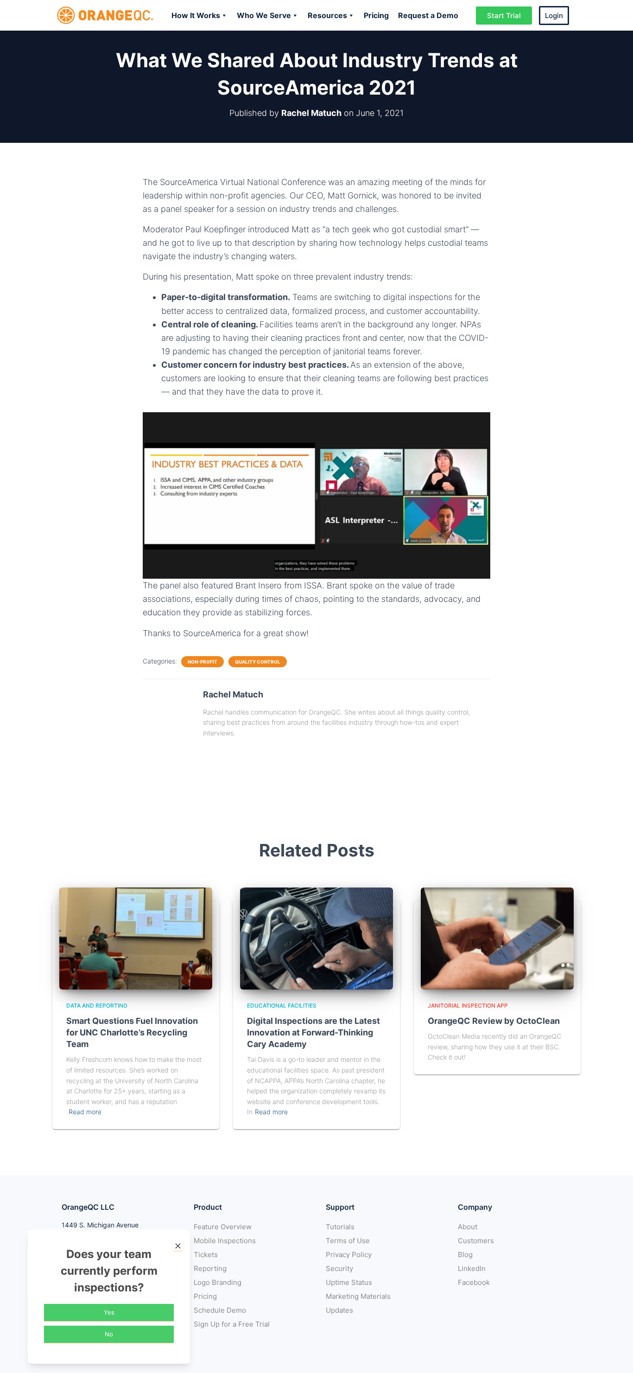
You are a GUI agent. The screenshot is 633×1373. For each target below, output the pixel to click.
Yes (109, 1312)
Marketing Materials (358, 1296)
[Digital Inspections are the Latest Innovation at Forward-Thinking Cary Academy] (316, 938)
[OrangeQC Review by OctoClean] (497, 938)
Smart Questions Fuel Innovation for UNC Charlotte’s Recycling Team (132, 1032)
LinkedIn (472, 1268)
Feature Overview (223, 1226)
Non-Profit (202, 661)
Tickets (206, 1254)
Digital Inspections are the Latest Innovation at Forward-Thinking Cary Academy (313, 1032)
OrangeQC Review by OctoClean (494, 1021)
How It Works (195, 15)
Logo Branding (217, 1282)
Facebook (474, 1282)
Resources (327, 15)
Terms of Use (348, 1240)
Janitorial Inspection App (468, 1005)
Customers (476, 1240)
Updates (339, 1310)
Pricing (376, 15)
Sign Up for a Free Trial (232, 1324)
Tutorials (340, 1226)
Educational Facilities (281, 1005)
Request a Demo (428, 15)
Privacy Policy (349, 1254)
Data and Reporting (96, 1005)
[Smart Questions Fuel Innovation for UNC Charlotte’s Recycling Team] (135, 938)
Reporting (210, 1268)
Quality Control (257, 661)
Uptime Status (349, 1282)
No (109, 1334)
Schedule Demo (220, 1310)
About (467, 1226)
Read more (85, 1112)
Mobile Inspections (225, 1240)
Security (339, 1268)
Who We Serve (264, 15)
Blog (465, 1254)
